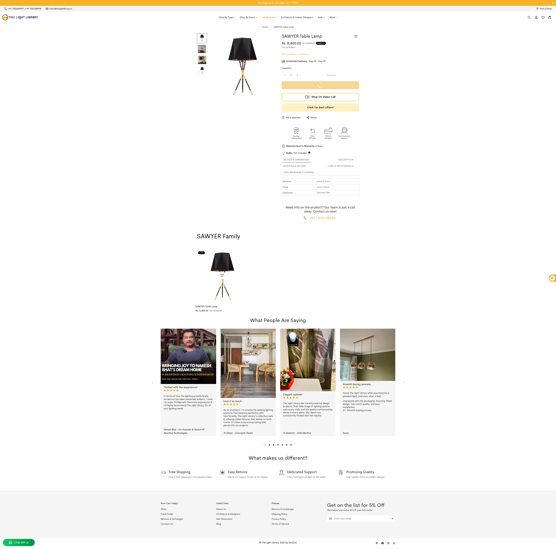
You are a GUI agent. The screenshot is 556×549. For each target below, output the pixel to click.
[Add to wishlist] (356, 36)
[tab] (296, 160)
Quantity (286, 68)
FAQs (163, 509)
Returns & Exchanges (172, 518)
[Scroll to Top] (550, 533)
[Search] (529, 17)
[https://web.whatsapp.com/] (394, 543)
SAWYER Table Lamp (206, 306)
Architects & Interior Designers (297, 17)
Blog (218, 523)
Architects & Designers (228, 514)
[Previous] (152, 382)
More (332, 17)
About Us (221, 509)
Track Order (167, 514)
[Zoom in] (268, 39)
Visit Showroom (224, 518)
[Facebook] (382, 543)
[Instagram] (388, 543)
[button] (549, 17)
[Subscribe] (392, 518)
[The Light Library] (20, 17)
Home (265, 26)
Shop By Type (226, 17)
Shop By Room (247, 17)
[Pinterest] (377, 543)
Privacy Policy (279, 518)
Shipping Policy (279, 514)
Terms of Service (280, 523)
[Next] (403, 382)
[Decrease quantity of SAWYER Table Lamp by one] (285, 75)
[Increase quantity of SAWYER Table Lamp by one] (297, 75)
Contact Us (167, 523)
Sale (320, 17)
